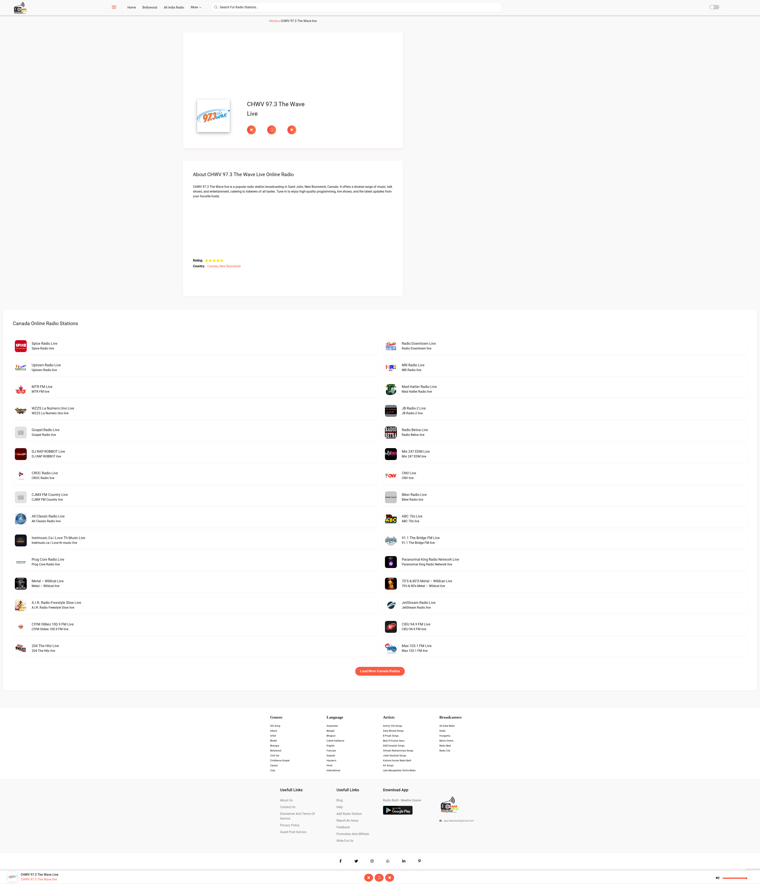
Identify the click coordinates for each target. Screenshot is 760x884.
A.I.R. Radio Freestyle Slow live (56, 602)
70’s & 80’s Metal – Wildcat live (427, 581)
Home (131, 7)
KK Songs (388, 765)
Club (272, 770)
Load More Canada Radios (380, 671)
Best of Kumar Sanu (394, 740)
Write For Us (344, 841)
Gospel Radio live (46, 430)
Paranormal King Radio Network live (430, 559)
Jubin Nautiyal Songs (394, 755)
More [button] (195, 7)
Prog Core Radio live (48, 559)
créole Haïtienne (335, 740)
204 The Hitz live (45, 646)
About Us (286, 800)
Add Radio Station (349, 814)
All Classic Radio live (48, 516)
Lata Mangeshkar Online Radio (399, 770)
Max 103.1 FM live (417, 646)
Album (273, 730)
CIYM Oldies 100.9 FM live (53, 624)
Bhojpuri (331, 735)
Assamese (332, 726)
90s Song (275, 726)
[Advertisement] (293, 67)
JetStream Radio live (419, 602)
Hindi (329, 765)
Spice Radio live (44, 343)
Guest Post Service (293, 832)
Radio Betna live (415, 430)
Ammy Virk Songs (392, 726)
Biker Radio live (414, 495)
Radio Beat (445, 745)
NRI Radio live (413, 365)
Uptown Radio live (46, 365)
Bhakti (273, 740)
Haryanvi (331, 760)
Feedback (343, 827)
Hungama (444, 735)
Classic (274, 765)
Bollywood (149, 7)
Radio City (444, 750)
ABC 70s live (412, 516)
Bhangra (274, 745)
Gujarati (331, 755)
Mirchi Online (446, 740)
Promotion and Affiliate (352, 834)
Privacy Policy (290, 825)
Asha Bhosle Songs (393, 730)
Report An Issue (347, 820)
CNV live (409, 473)
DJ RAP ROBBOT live (48, 451)
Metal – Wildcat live (48, 581)
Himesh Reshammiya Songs (398, 750)
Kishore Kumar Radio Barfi (397, 760)
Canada (212, 266)
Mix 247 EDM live (416, 451)
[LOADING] (275, 129)
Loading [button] (271, 129)
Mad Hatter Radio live (419, 387)
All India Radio (174, 7)
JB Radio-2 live (414, 408)
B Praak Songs (391, 735)
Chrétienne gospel (280, 760)
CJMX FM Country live (50, 495)
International (333, 770)
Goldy (442, 730)
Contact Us (287, 807)
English (330, 745)
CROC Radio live (45, 473)
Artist (273, 735)
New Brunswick (230, 266)
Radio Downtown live (419, 343)
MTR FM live (42, 387)
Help (339, 807)
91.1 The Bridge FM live (421, 538)
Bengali (330, 730)
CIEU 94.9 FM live (416, 624)
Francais (331, 750)
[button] (114, 8)
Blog (339, 800)
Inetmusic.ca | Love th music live (58, 538)
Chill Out (274, 755)
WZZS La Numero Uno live (53, 408)
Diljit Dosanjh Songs (394, 745)
